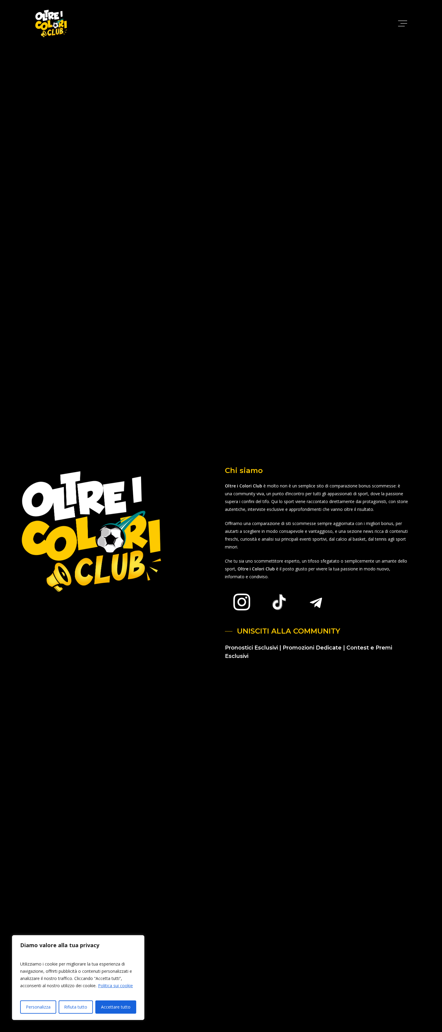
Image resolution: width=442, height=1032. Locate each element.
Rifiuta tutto (75, 1007)
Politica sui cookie (115, 985)
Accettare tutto (115, 1007)
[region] (78, 977)
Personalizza (38, 1007)
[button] (403, 23)
